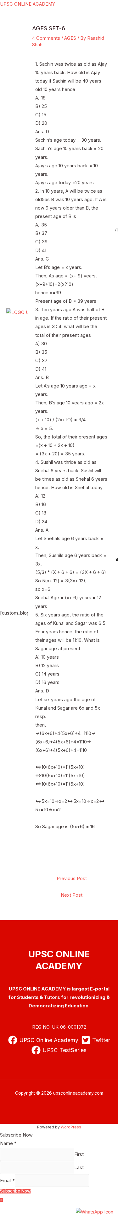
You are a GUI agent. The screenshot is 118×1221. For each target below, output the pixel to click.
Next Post (71, 895)
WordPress (71, 1127)
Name (8, 1143)
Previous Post (72, 878)
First (79, 1154)
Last (79, 1167)
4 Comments (46, 38)
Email (7, 1180)
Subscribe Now (15, 1191)
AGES (70, 38)
